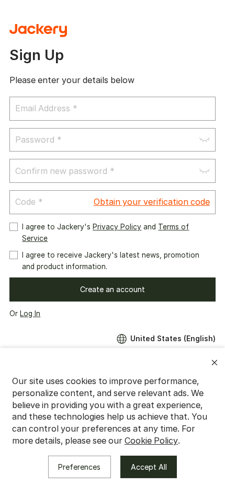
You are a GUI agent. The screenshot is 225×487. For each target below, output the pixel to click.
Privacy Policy (117, 227)
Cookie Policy (151, 440)
